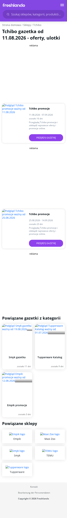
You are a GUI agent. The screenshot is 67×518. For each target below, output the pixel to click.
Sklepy (27, 25)
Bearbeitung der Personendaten (34, 492)
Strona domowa (11, 25)
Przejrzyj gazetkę (46, 137)
